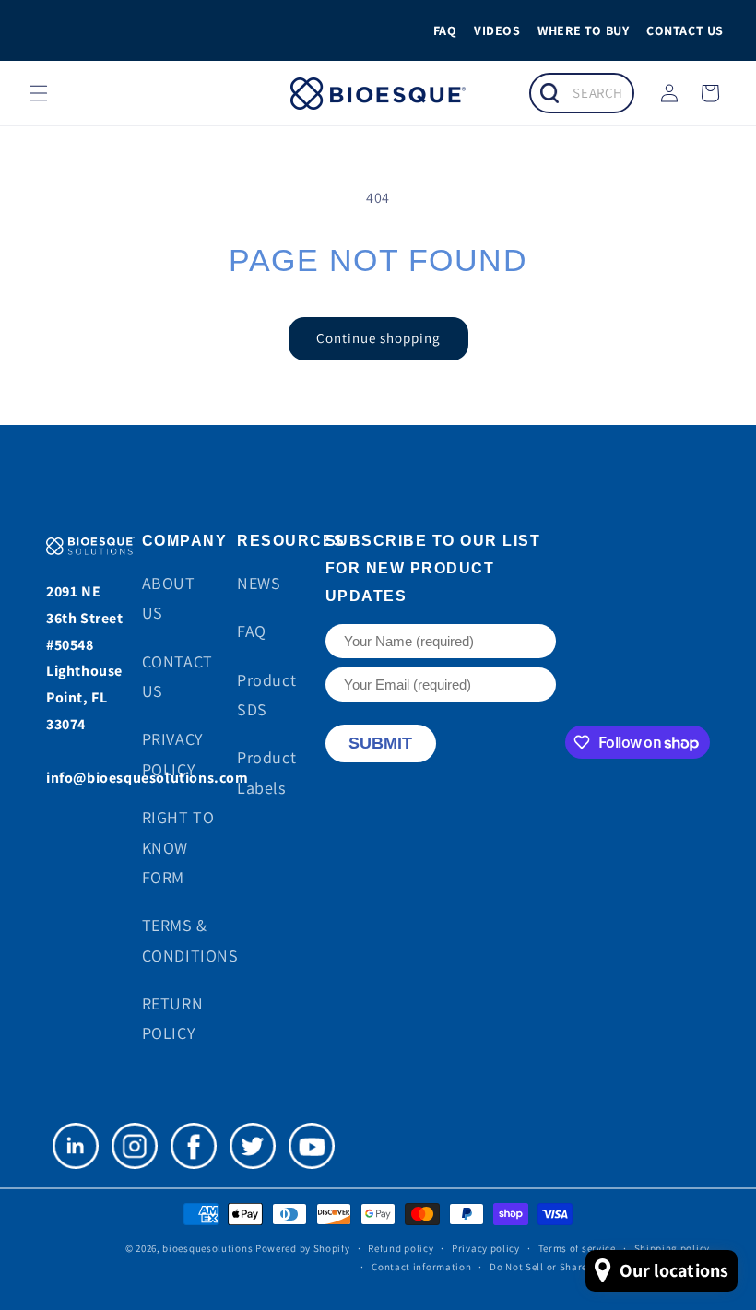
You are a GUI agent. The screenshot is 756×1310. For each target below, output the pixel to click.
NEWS (258, 583)
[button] (38, 93)
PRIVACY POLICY (172, 753)
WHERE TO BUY (583, 30)
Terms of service (577, 1248)
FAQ (445, 30)
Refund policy (400, 1248)
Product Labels (266, 772)
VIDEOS (497, 30)
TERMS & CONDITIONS (190, 940)
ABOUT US (168, 597)
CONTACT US (685, 30)
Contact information (421, 1266)
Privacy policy (486, 1248)
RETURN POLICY (173, 1018)
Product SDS (266, 694)
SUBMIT (380, 743)
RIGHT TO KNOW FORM (178, 847)
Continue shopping (378, 338)
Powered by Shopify (302, 1248)
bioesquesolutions (207, 1248)
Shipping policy (672, 1248)
